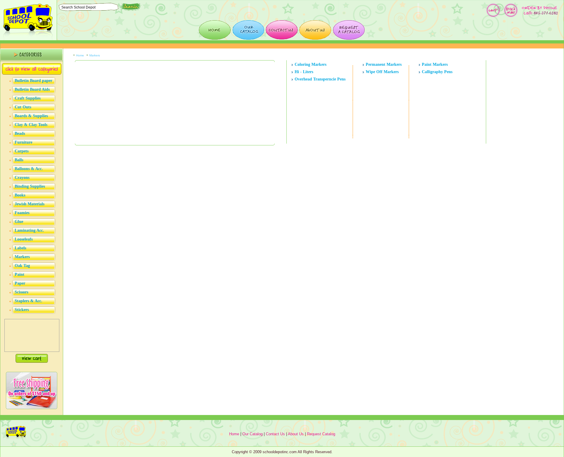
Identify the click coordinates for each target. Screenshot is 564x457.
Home (80, 55)
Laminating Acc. (29, 230)
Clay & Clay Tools (31, 124)
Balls (19, 160)
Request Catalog (321, 434)
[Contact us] (282, 30)
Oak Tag (22, 265)
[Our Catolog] (248, 30)
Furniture (23, 142)
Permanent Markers (384, 64)
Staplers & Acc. (28, 301)
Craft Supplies (28, 98)
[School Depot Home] (28, 39)
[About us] (315, 30)
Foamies (22, 213)
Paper (20, 283)
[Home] (215, 30)
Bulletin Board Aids (32, 89)
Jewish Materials (29, 204)
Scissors (21, 292)
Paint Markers (435, 64)
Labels (20, 248)
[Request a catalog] (349, 30)
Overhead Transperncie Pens (320, 79)
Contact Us (275, 434)
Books (20, 195)
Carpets (21, 151)
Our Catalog (252, 434)
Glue (19, 221)
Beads (20, 133)
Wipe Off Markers (382, 72)
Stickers (22, 310)
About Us (296, 434)
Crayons (22, 177)
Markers (22, 257)
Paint (19, 274)
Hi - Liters (304, 72)
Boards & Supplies (31, 116)
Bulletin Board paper (33, 80)
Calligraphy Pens (437, 72)
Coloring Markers (310, 64)
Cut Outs (23, 107)
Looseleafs (24, 239)
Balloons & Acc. (29, 169)
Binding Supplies (30, 186)
